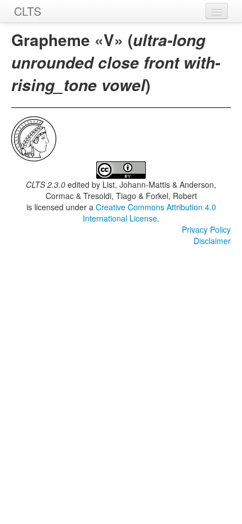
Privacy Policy (206, 229)
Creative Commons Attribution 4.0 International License (149, 212)
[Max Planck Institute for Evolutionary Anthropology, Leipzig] (33, 137)
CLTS (27, 11)
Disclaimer (212, 240)
